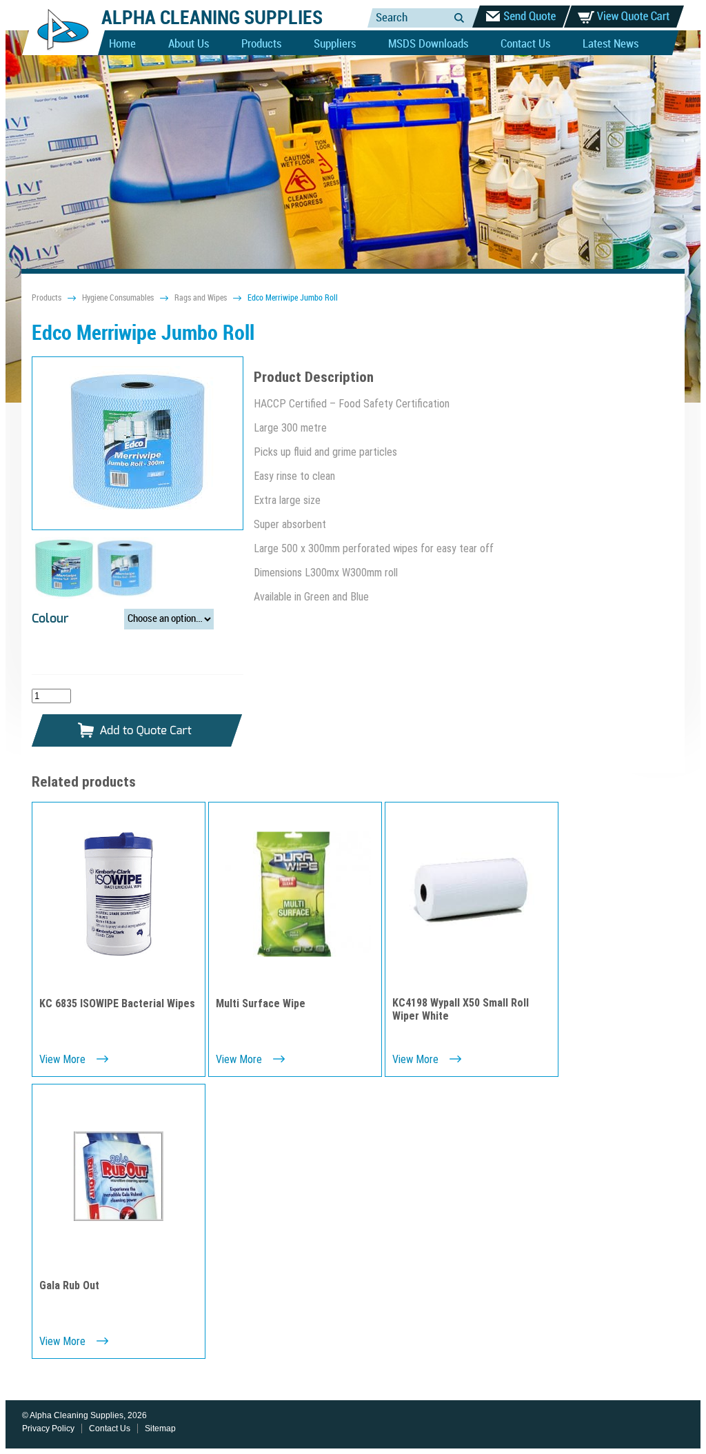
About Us (188, 44)
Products (261, 44)
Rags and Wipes (200, 298)
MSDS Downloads (428, 44)
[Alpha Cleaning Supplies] (57, 52)
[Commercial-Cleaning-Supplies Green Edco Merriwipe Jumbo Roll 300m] (63, 595)
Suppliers (335, 44)
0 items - (624, 17)
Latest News (610, 44)
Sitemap (160, 1428)
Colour (50, 619)
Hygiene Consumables (118, 298)
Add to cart (137, 731)
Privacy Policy (48, 1428)
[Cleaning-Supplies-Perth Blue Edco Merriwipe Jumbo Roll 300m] (137, 443)
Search (459, 17)
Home (122, 44)
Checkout (521, 17)
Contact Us (525, 44)
